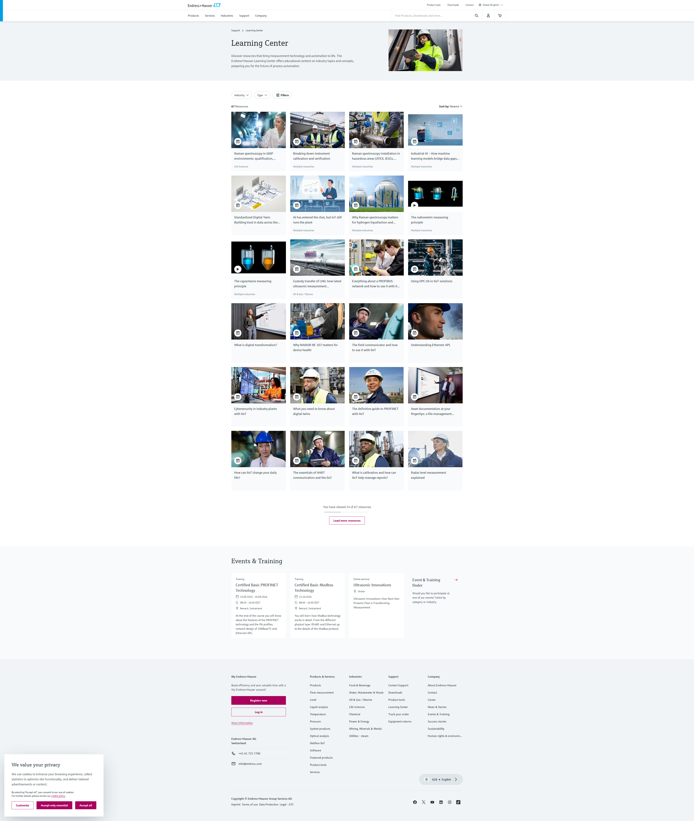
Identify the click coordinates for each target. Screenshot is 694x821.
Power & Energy (359, 721)
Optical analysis (319, 736)
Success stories (437, 721)
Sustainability (436, 728)
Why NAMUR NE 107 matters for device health (315, 347)
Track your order (398, 714)
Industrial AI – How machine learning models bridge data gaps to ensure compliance (434, 156)
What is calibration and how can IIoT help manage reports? (374, 475)
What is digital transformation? (255, 345)
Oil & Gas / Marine (360, 699)
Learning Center (398, 707)
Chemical (354, 714)
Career (432, 699)
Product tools (434, 5)
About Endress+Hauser (442, 685)
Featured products (321, 757)
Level (313, 699)
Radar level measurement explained (428, 475)
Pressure (315, 721)
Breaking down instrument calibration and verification (311, 156)
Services (315, 772)
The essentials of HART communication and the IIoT (312, 475)
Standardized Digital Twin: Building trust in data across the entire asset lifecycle (256, 220)
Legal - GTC (287, 804)
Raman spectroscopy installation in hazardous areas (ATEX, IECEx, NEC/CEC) (376, 156)
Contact (470, 5)
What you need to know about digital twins (314, 411)
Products (315, 685)
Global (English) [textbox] (491, 5)
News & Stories (437, 707)
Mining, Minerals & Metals (365, 728)
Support (235, 30)
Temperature (318, 714)
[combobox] (493, 5)
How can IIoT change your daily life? (255, 475)
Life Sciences (357, 707)
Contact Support (398, 685)
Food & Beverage (359, 685)
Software (315, 750)
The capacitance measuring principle (252, 283)
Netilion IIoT (317, 743)
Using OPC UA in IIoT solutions (431, 281)
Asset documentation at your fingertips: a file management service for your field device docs (433, 411)
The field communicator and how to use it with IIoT (375, 347)
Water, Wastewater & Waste (366, 692)
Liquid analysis (319, 707)
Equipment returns (400, 721)
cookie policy (58, 795)
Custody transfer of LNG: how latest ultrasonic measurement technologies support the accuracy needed (317, 284)
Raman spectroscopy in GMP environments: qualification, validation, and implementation (256, 156)
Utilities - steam (358, 736)
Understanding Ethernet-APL (431, 345)
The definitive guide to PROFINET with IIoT (375, 411)
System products (320, 728)
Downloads (453, 5)
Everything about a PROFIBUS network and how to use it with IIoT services (376, 284)
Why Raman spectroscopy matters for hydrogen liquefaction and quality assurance (375, 220)
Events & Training (438, 714)
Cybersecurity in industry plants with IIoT (255, 411)
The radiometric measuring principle (429, 219)
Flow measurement (322, 692)
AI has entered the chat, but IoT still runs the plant (317, 219)
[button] (347, 520)
